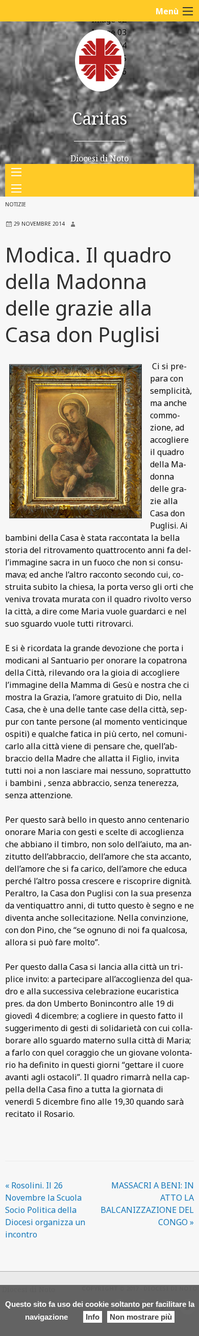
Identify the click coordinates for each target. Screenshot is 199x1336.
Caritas (99, 118)
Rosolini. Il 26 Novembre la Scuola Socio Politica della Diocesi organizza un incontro (45, 1210)
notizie (15, 204)
